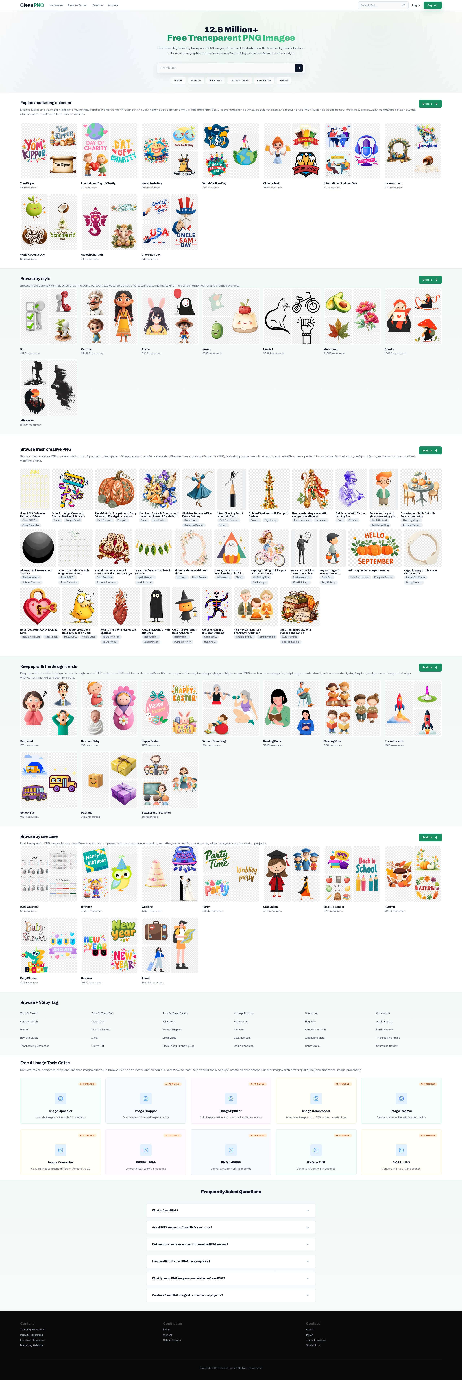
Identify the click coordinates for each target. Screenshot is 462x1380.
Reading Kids (332, 741)
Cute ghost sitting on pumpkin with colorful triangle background (227, 573)
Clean (32, 5)
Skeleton (196, 80)
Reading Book (272, 741)
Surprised (26, 741)
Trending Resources (32, 1329)
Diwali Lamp (169, 1037)
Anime (146, 349)
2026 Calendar (29, 906)
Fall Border (169, 1021)
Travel (145, 978)
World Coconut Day (32, 254)
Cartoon (86, 349)
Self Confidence (229, 520)
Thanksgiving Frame (388, 1037)
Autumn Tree (264, 80)
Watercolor (331, 349)
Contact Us (313, 1345)
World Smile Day (152, 183)
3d (21, 349)
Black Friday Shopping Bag (179, 1045)
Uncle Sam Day (151, 254)
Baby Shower (28, 978)
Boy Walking (328, 582)
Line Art (268, 349)
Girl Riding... (259, 582)
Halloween (56, 5)
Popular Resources (31, 1334)
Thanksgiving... (411, 520)
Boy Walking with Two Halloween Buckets (329, 573)
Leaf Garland (144, 582)
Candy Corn (98, 1021)
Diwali (94, 1037)
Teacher (97, 5)
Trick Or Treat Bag (102, 1013)
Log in (416, 5)
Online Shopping (244, 1045)
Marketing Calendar (32, 1345)
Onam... (255, 520)
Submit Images (172, 1340)
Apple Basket (384, 1021)
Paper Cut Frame (415, 577)
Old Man (353, 520)
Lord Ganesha (384, 1029)
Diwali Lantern (242, 1037)
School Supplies (172, 1029)
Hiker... (223, 525)
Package (86, 812)
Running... (210, 641)
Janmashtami (393, 183)
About (310, 1329)
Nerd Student (379, 520)
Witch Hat (311, 1013)
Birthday (86, 906)
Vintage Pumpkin (244, 1013)
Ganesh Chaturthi (92, 254)
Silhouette (27, 420)
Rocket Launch (394, 741)
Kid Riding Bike (261, 577)
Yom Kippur (27, 183)
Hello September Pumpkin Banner (368, 570)
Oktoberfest (271, 183)
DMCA (309, 1334)
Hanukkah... (159, 520)
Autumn (113, 5)
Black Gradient (30, 577)
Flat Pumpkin (104, 520)
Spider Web (215, 80)
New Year (86, 978)
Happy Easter (150, 741)
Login (166, 1329)
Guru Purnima (104, 577)
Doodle (389, 349)
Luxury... (182, 577)
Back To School (334, 906)
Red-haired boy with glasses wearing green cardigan (383, 516)
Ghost (239, 577)
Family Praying (267, 636)
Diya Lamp (270, 520)
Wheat (24, 1029)
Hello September (359, 577)
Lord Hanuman (302, 520)
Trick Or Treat (28, 1013)
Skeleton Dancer (194, 525)
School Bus (27, 812)
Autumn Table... (412, 525)
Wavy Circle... (414, 582)
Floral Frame (199, 577)
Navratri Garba (29, 1037)
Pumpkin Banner (383, 577)
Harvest (283, 80)
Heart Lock (51, 636)
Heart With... (110, 641)
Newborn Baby (90, 741)
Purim (57, 520)
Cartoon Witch (29, 1021)
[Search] (404, 5)
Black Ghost (151, 641)
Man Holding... (301, 582)
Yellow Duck (88, 636)
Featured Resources (32, 1340)
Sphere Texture (31, 582)
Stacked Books (290, 641)
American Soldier (315, 1037)
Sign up (432, 5)
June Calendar (30, 525)
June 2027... (29, 520)
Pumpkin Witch (182, 641)
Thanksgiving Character (34, 1045)
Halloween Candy (239, 80)
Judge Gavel (73, 520)
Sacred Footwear (107, 582)
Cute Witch (383, 1013)
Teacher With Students (156, 812)
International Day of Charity (98, 183)
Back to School (77, 5)
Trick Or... (327, 577)
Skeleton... (190, 520)
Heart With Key (31, 636)
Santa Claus (312, 1045)
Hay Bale (310, 1021)
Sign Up (167, 1334)
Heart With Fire (111, 636)
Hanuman (321, 520)
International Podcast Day (340, 183)
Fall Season (241, 1021)
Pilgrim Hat (97, 1045)
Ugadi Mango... (145, 577)
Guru (340, 520)
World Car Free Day (214, 183)
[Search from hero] (299, 68)
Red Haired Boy (380, 525)
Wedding (147, 906)
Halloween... (223, 577)
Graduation (270, 906)
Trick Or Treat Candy (175, 1013)
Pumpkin (178, 80)
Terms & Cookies (316, 1340)
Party (205, 906)
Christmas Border (386, 1045)
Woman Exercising (214, 741)
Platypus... (70, 636)
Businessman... (301, 577)
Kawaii (206, 349)
